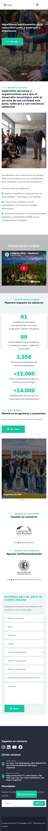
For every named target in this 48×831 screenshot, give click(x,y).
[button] (21, 74)
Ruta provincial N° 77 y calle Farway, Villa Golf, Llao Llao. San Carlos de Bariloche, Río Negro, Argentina (25, 777)
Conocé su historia (19, 41)
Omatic (5, 826)
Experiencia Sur (12, 494)
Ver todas (14, 429)
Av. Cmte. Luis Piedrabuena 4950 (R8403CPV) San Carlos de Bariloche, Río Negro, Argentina (26, 765)
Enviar (16, 708)
